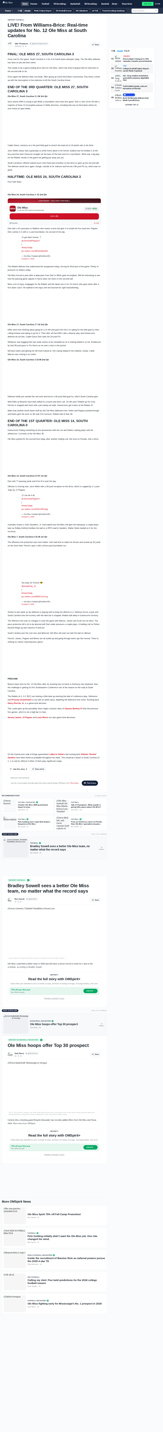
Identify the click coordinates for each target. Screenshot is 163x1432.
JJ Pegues (27, 717)
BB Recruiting (90, 4)
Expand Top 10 (131, 105)
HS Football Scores (63, 11)
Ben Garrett (20, 899)
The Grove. (74, 783)
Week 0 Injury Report (43, 11)
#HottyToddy (27, 247)
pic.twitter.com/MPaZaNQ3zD (34, 251)
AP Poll (95, 11)
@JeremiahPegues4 (30, 241)
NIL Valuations (82, 11)
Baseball (105, 4)
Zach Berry (19, 1053)
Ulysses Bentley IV (73, 708)
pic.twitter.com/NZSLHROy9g (34, 509)
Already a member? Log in (54, 998)
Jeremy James (14, 717)
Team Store (127, 4)
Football (45, 4)
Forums (33, 4)
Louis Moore (42, 717)
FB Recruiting (60, 4)
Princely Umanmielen (21, 700)
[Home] (8, 3)
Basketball (75, 4)
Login (157, 4)
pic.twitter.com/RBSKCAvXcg (34, 596)
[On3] (113, 51)
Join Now (148, 4)
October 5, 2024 (27, 259)
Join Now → (90, 991)
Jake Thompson (21, 44)
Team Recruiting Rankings (113, 11)
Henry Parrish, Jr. (16, 703)
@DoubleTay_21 (28, 586)
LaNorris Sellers (57, 754)
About (114, 4)
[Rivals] (120, 51)
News (25, 4)
